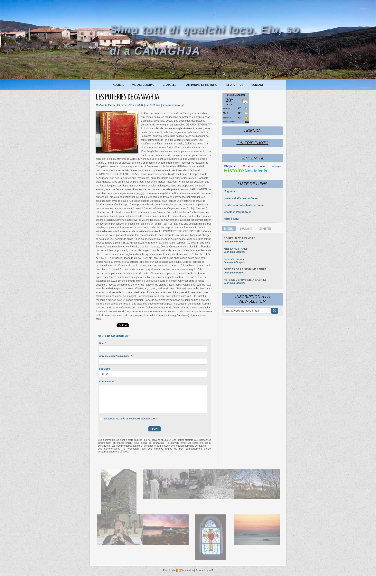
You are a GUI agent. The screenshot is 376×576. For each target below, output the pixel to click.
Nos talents (256, 170)
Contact (257, 84)
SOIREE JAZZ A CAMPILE (240, 238)
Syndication (187, 570)
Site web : (104, 368)
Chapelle (170, 84)
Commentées (264, 228)
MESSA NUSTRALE (236, 248)
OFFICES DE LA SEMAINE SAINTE (245, 269)
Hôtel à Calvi (231, 218)
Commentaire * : (108, 381)
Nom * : (103, 343)
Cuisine (248, 166)
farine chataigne (270, 167)
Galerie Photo (252, 143)
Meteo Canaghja (236, 94)
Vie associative (143, 84)
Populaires (246, 228)
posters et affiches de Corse (241, 198)
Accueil (119, 84)
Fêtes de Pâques (234, 259)
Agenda (252, 130)
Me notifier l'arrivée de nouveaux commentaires (130, 418)
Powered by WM (204, 570)
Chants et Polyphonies (237, 212)
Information (235, 84)
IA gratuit (229, 191)
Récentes (229, 228)
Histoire (234, 171)
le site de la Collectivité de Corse (244, 205)
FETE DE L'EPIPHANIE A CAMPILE (245, 279)
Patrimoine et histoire (201, 84)
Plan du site (169, 570)
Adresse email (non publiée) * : (116, 356)
